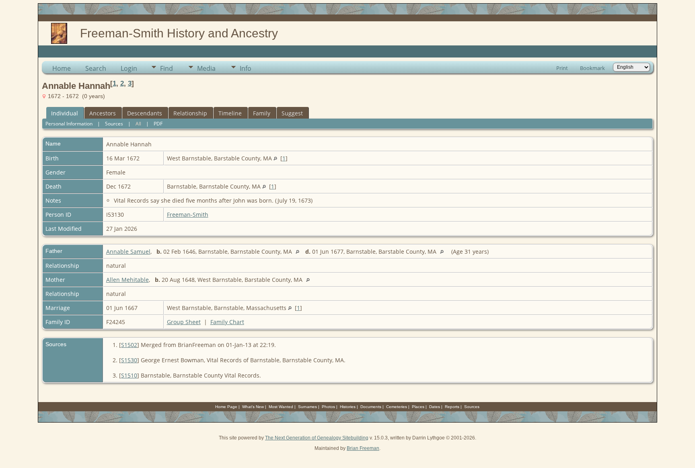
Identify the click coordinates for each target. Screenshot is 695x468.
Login (129, 68)
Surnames (307, 406)
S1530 (129, 360)
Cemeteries (396, 406)
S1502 (129, 345)
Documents (370, 406)
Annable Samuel (128, 251)
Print (562, 68)
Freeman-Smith (187, 214)
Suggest (292, 113)
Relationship (190, 113)
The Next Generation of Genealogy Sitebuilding (316, 438)
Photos (328, 406)
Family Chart (227, 322)
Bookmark (592, 68)
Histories (348, 406)
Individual (64, 113)
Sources (114, 123)
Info (245, 68)
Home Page (226, 406)
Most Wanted (281, 406)
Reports (452, 406)
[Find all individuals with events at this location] (275, 158)
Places (418, 406)
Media (206, 68)
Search (95, 68)
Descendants (144, 113)
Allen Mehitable (127, 279)
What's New (253, 406)
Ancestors (102, 113)
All (138, 123)
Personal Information (69, 123)
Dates (434, 406)
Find (166, 68)
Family (261, 113)
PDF (158, 123)
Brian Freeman (363, 448)
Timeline (230, 113)
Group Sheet (184, 322)
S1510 (129, 375)
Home (61, 68)
